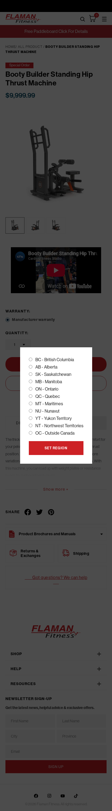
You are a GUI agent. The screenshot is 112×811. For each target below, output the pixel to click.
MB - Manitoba (48, 381)
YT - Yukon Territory (53, 418)
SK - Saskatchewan (53, 374)
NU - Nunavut (47, 411)
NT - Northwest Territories (59, 425)
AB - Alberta (46, 367)
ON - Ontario (46, 389)
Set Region (56, 448)
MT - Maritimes (49, 403)
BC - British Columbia (54, 359)
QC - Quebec (47, 396)
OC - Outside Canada (54, 433)
